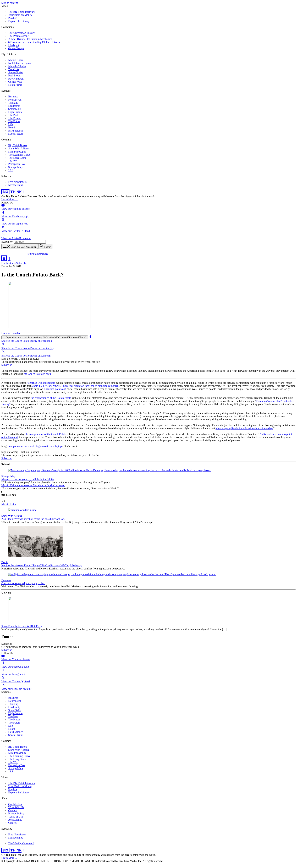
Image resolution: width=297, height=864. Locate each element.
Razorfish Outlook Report (40, 382)
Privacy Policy (16, 813)
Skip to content (9, 2)
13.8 (10, 170)
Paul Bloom (14, 75)
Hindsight (13, 45)
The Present (14, 118)
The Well (13, 160)
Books (4, 562)
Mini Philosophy (17, 151)
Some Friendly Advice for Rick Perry (21, 626)
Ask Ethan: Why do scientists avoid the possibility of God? (33, 518)
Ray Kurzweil (16, 78)
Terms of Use (15, 816)
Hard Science (15, 130)
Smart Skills (14, 108)
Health (11, 127)
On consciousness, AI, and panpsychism (23, 583)
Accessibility (15, 819)
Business (13, 96)
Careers (12, 822)
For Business (8, 263)
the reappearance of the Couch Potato (51, 397)
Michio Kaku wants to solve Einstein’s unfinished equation (33, 485)
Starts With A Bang (18, 148)
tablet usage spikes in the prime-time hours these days (244, 428)
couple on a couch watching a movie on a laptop (35, 446)
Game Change (16, 48)
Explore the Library (19, 21)
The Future (14, 121)
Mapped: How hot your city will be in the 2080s (27, 479)
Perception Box (16, 164)
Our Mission (15, 804)
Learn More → (9, 199)
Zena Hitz (13, 69)
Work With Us (16, 807)
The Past (13, 115)
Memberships (15, 185)
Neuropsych (14, 99)
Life (10, 124)
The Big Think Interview (21, 11)
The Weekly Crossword (21, 843)
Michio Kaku (15, 60)
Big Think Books (17, 145)
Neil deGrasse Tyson (19, 63)
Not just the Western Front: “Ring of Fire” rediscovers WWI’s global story (41, 565)
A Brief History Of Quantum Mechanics (30, 39)
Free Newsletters (17, 181)
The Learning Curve (19, 154)
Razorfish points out (55, 389)
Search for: (7, 241)
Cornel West (15, 81)
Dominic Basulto (10, 333)
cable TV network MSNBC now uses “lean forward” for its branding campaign (75, 385)
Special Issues (15, 133)
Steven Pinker (15, 72)
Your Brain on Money (20, 14)
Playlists (12, 18)
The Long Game (17, 157)
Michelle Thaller (17, 66)
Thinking (13, 102)
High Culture (15, 112)
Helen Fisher (15, 84)
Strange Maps (15, 167)
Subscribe (21, 263)
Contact (12, 810)
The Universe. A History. (21, 32)
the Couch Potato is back (37, 373)
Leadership (14, 105)
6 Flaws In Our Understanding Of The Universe (34, 42)
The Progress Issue (18, 35)
